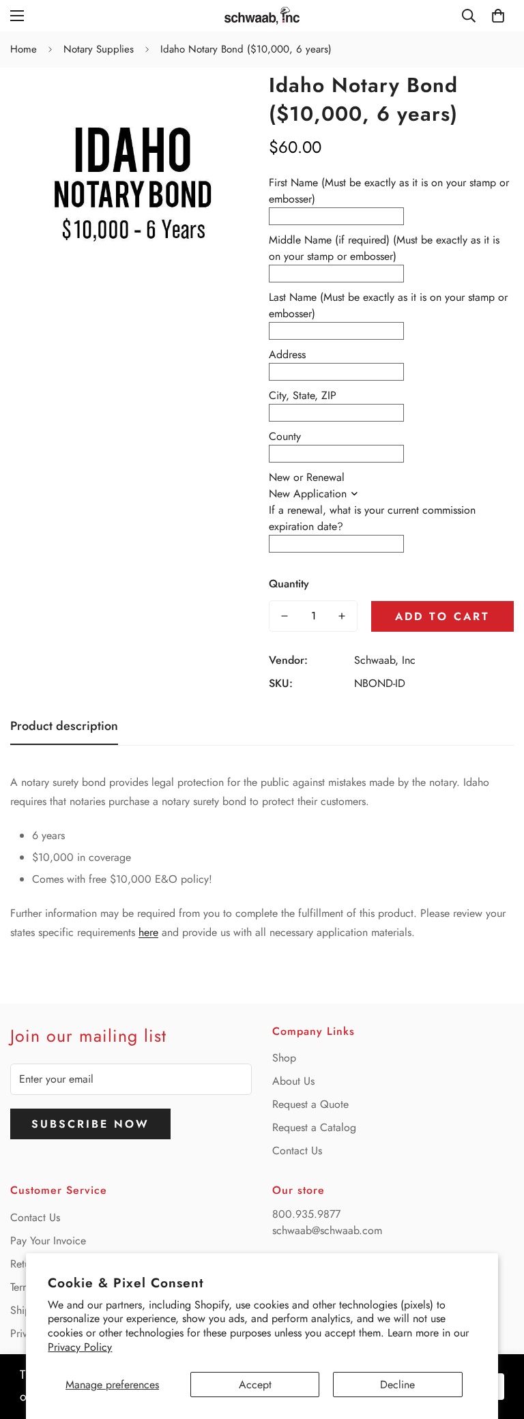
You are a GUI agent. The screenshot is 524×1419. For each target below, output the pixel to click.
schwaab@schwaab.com (327, 1230)
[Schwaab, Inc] (262, 15)
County (285, 436)
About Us (293, 1081)
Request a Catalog (314, 1127)
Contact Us (297, 1150)
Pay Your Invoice (48, 1240)
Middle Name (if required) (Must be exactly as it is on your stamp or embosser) (384, 248)
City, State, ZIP (302, 395)
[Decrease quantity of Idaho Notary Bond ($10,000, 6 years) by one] (285, 616)
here (148, 932)
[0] (498, 15)
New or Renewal (307, 477)
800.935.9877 (306, 1214)
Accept (255, 1384)
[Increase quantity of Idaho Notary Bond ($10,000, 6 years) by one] (342, 616)
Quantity (289, 583)
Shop (284, 1058)
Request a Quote (310, 1104)
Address (287, 354)
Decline (397, 1384)
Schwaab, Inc (385, 660)
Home (23, 49)
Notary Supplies (98, 49)
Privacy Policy (80, 1347)
